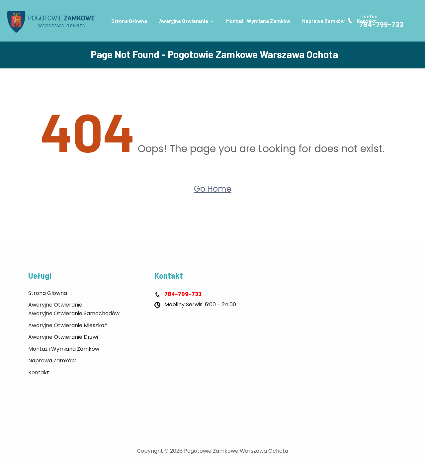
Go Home (212, 188)
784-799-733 (381, 24)
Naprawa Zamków (323, 21)
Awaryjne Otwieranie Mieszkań (68, 325)
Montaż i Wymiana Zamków (258, 21)
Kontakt (38, 372)
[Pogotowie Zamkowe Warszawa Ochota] (53, 21)
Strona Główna (129, 21)
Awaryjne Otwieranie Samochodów (74, 313)
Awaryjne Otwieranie (183, 21)
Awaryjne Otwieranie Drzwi (63, 337)
